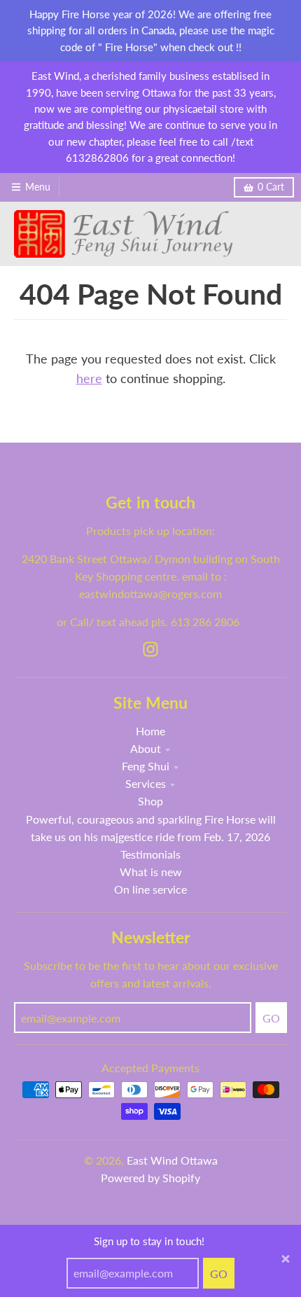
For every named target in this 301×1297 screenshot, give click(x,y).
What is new (151, 871)
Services (145, 783)
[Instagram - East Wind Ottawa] (150, 649)
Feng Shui (145, 765)
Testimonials (150, 854)
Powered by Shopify (150, 1177)
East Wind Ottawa (172, 1160)
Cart (271, 187)
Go (218, 1273)
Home (150, 730)
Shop (150, 800)
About (145, 748)
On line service (150, 889)
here (89, 378)
